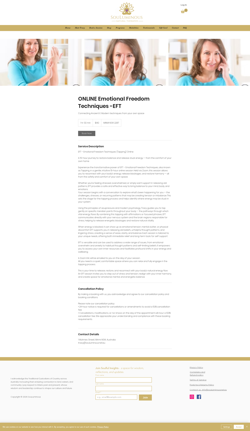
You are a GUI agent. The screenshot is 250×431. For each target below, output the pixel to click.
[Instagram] (192, 397)
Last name (99, 384)
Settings (226, 427)
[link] (86, 133)
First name (99, 375)
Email (98, 392)
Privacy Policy (103, 427)
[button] (184, 11)
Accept (239, 427)
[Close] (246, 427)
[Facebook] (199, 397)
